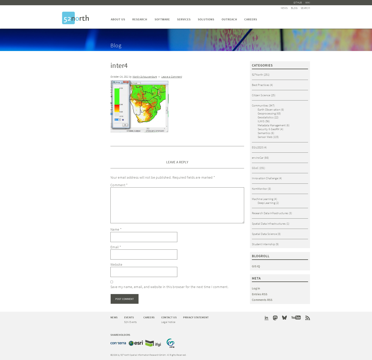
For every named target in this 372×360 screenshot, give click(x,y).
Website (116, 264)
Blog (294, 8)
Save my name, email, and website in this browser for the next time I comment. (169, 287)
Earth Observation (269, 109)
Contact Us (169, 317)
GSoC (255, 168)
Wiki (307, 2)
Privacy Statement (196, 317)
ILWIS (261, 121)
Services (184, 19)
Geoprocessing (267, 113)
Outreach (229, 19)
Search (305, 8)
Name (115, 229)
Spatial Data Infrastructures (269, 223)
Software (162, 19)
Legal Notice (168, 322)
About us (118, 19)
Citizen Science (261, 95)
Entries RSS (259, 294)
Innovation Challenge (265, 178)
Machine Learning (262, 199)
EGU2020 (257, 147)
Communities (260, 105)
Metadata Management (272, 125)
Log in (256, 288)
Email (115, 247)
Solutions (206, 19)
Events (129, 317)
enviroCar (258, 157)
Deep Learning (266, 203)
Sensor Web (265, 137)
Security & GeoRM (269, 129)
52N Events (130, 322)
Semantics (264, 133)
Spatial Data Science (264, 234)
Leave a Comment (171, 76)
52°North (257, 74)
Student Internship (263, 244)
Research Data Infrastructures (270, 213)
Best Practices (260, 85)
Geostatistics (265, 117)
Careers (250, 19)
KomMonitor (259, 188)
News (284, 8)
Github (298, 2)
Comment (119, 185)
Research (139, 19)
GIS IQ (256, 266)
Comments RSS (262, 300)
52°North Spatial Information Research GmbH (75, 18)
